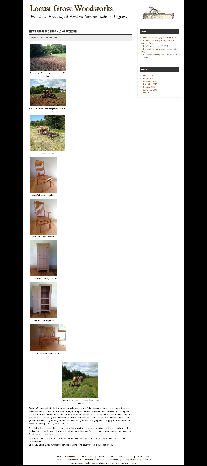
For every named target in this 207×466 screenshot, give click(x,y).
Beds (84, 456)
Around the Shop (71, 456)
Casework (101, 456)
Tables (58, 460)
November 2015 (150, 84)
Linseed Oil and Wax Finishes (96, 460)
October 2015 (149, 87)
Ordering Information (131, 460)
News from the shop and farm (156, 55)
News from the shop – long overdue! (158, 40)
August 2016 (148, 78)
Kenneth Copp (51, 37)
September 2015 (150, 90)
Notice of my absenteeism (154, 49)
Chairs (111, 456)
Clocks (120, 456)
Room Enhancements (73, 460)
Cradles (139, 456)
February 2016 (149, 81)
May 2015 (147, 93)
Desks (148, 456)
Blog (91, 456)
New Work (147, 46)
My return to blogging (152, 37)
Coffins (130, 456)
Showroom (114, 460)
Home (59, 456)
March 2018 (148, 75)
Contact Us (147, 460)
